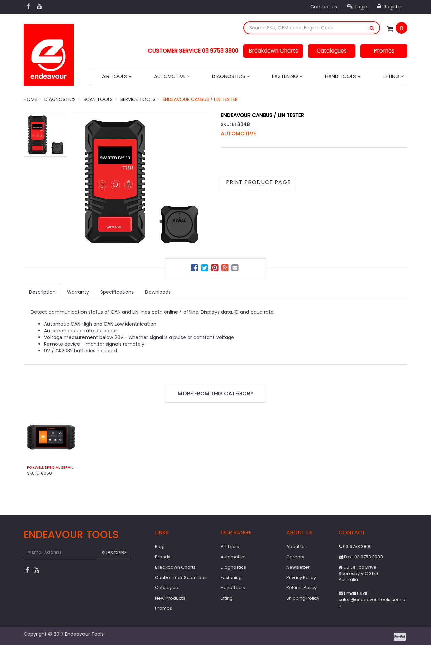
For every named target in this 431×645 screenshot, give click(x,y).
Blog (160, 546)
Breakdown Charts (273, 51)
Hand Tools (341, 76)
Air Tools (115, 76)
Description (42, 291)
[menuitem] (195, 269)
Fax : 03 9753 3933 (363, 557)
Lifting (392, 76)
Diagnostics (229, 76)
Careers (295, 557)
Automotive (170, 76)
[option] (141, 181)
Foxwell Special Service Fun (51, 467)
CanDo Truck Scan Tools (181, 577)
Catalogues (332, 51)
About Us (296, 546)
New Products (170, 598)
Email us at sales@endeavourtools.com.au (372, 599)
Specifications (117, 291)
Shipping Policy (302, 598)
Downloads (158, 291)
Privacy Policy (301, 577)
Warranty (78, 291)
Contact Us (323, 6)
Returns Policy (301, 587)
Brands (162, 557)
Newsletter (298, 567)
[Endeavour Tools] (49, 53)
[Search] (372, 28)
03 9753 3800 (357, 546)
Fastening (285, 76)
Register (392, 6)
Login (360, 6)
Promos (384, 51)
